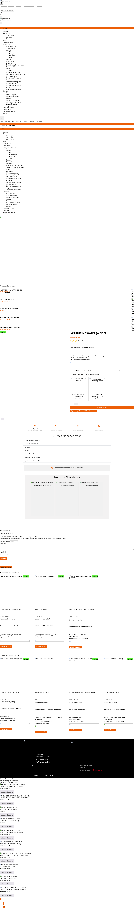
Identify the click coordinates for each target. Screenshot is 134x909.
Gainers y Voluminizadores (15, 67)
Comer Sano (10, 61)
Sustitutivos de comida (13, 85)
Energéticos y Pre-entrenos (15, 65)
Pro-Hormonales (11, 76)
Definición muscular (12, 96)
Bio (10, 52)
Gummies (9, 70)
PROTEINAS (4, 6)
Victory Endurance (9, 111)
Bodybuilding (10, 93)
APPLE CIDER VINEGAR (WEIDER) (97, 396)
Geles (8, 69)
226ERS (5, 31)
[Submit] (1, 17)
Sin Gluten (9, 37)
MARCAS (39, 6)
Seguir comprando (6, 567)
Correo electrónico (6, 555)
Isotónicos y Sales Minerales (15, 74)
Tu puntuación (4, 541)
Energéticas (13, 54)
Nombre (2, 552)
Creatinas (9, 63)
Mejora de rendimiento (13, 102)
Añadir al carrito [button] (6, 646)
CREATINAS (11, 6)
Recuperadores (11, 83)
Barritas (8, 50)
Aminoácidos (10, 48)
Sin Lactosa (10, 39)
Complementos (8, 43)
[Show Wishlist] (1, 25)
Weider (5, 113)
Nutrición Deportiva (9, 46)
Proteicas (12, 56)
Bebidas (8, 59)
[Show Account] (3, 13)
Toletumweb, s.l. (97, 770)
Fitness (8, 98)
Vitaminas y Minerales (13, 89)
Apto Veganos (10, 35)
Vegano (8, 106)
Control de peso (11, 95)
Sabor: (77, 370)
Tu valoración (5, 543)
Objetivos (6, 91)
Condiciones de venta (43, 757)
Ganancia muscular (12, 100)
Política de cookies (42, 759)
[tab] (67, 468)
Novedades (6, 44)
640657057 (11, 125)
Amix (4, 41)
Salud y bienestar (11, 104)
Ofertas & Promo (8, 108)
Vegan (11, 57)
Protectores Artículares (13, 78)
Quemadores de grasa (13, 82)
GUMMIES (18, 6)
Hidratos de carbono (13, 72)
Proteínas (9, 80)
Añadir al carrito (102, 407)
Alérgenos (6, 33)
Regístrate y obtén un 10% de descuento (83, 411)
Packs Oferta (7, 110)
